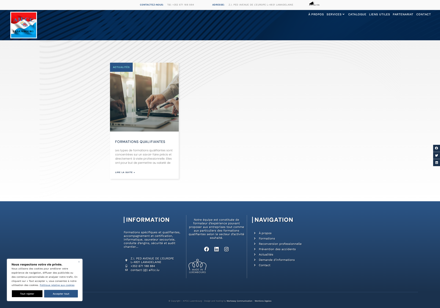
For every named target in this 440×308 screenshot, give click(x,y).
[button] (436, 148)
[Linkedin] (217, 249)
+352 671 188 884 (183, 4)
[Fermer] (79, 262)
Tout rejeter (27, 293)
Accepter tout (61, 293)
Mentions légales (263, 301)
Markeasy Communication (239, 301)
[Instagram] (227, 249)
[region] (44, 280)
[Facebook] (207, 249)
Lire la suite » (125, 172)
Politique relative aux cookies (57, 285)
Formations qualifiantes (140, 141)
